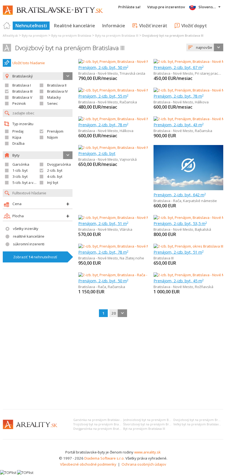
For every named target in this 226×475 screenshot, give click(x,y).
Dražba (18, 143)
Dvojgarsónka (59, 164)
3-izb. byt (20, 176)
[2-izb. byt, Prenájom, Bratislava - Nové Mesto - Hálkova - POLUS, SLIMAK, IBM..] (142, 118)
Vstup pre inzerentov (166, 6)
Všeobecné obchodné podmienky (88, 464)
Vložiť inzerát (153, 26)
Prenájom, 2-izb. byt (96, 153)
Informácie (113, 26)
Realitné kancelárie (74, 26)
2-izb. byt (54, 170)
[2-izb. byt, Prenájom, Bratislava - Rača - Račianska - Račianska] (129, 274)
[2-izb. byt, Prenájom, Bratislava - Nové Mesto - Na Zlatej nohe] (129, 246)
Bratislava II (56, 85)
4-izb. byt (54, 176)
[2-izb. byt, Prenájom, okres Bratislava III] (188, 246)
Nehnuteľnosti (31, 26)
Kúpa (16, 137)
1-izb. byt (20, 170)
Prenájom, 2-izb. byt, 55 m (103, 96)
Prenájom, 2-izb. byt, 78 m (179, 96)
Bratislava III (22, 91)
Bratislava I (21, 85)
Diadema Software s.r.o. (104, 458)
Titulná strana (7, 26)
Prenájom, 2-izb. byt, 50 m (103, 67)
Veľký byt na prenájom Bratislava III (198, 424)
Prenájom (55, 131)
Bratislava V (22, 97)
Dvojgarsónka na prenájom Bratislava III (101, 429)
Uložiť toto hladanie (28, 62)
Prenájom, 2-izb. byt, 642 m (180, 194)
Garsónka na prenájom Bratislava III (98, 420)
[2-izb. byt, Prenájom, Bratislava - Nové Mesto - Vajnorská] (125, 147)
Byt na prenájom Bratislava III (144, 429)
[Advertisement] (113, 363)
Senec (52, 103)
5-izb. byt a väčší (26, 182)
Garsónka (20, 164)
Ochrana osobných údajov (144, 464)
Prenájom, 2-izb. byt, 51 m (103, 223)
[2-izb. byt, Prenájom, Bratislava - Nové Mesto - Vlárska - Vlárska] (131, 217)
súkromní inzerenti (28, 243)
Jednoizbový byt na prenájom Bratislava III (153, 420)
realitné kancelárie (28, 236)
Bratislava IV (57, 91)
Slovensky (207, 6)
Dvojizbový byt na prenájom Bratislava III (70, 48)
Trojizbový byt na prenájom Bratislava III (102, 424)
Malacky (54, 97)
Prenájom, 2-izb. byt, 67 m (179, 67)
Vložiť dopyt (194, 26)
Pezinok (19, 103)
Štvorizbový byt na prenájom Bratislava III (152, 424)
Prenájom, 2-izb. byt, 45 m (179, 280)
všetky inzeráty (25, 228)
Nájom (52, 137)
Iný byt (52, 182)
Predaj (17, 131)
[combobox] (204, 47)
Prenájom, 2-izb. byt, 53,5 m (180, 223)
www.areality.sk (147, 452)
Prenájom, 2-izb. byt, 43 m (179, 124)
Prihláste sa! (129, 6)
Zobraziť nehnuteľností (35, 256)
